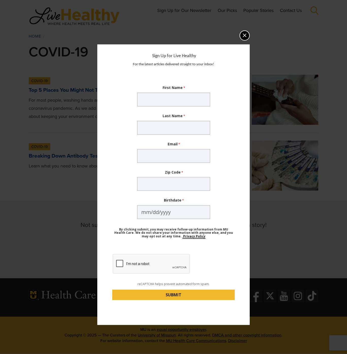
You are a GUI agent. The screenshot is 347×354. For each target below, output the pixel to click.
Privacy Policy (194, 236)
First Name (173, 87)
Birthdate (172, 200)
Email (173, 144)
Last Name (173, 115)
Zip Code (173, 172)
